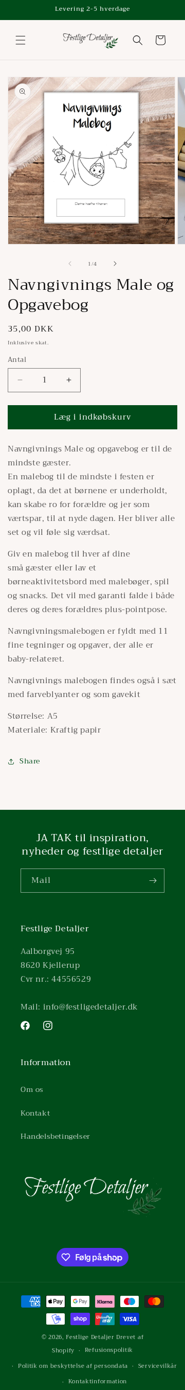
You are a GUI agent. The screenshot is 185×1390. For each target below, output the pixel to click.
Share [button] (30, 761)
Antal (17, 360)
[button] (20, 40)
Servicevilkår (157, 1366)
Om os (32, 1089)
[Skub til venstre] (70, 263)
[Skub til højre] (115, 263)
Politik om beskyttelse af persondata (73, 1366)
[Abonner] (152, 880)
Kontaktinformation (97, 1381)
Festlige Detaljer (90, 1337)
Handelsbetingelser (55, 1136)
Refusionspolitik (109, 1350)
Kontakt (35, 1113)
